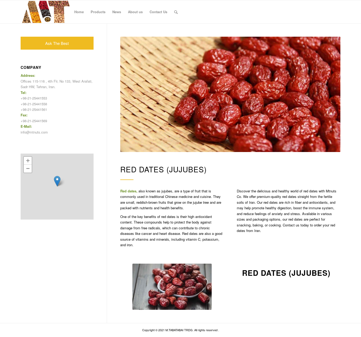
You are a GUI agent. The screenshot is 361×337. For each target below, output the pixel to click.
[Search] (176, 11)
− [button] (28, 168)
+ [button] (28, 160)
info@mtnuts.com (34, 132)
